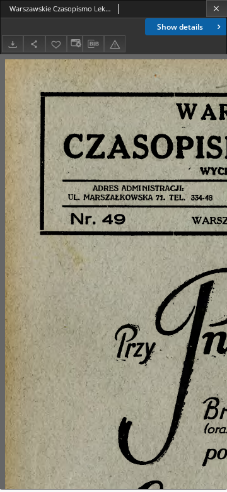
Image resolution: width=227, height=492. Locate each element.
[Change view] (74, 43)
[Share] (34, 43)
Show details (180, 26)
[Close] (216, 8)
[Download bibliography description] (93, 44)
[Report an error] (114, 43)
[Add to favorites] (56, 43)
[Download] (12, 43)
